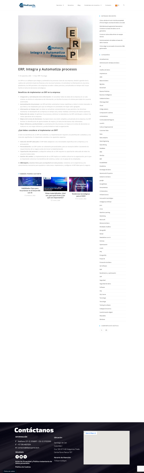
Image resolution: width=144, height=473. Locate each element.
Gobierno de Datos (105, 177)
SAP (101, 276)
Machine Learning (105, 212)
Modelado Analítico (105, 227)
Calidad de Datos (104, 98)
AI (100, 66)
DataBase (102, 148)
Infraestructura (104, 194)
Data (35, 76)
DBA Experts (24, 163)
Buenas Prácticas (104, 91)
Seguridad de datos (105, 284)
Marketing (103, 216)
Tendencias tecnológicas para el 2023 (81, 195)
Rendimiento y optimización (108, 273)
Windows (102, 319)
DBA (101, 152)
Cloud (101, 105)
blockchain (103, 88)
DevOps (102, 155)
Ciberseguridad (104, 102)
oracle (101, 248)
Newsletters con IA (105, 237)
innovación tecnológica (106, 198)
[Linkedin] (21, 457)
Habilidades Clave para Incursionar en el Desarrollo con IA (30, 190)
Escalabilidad (103, 162)
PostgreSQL (103, 255)
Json (101, 205)
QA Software (103, 266)
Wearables (103, 316)
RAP (101, 269)
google (102, 180)
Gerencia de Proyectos (106, 173)
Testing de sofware (105, 305)
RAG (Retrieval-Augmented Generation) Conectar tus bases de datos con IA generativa (111, 28)
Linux (101, 209)
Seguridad (103, 280)
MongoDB (103, 230)
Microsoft (102, 219)
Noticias (102, 241)
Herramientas (104, 187)
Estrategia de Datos (105, 169)
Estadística (103, 166)
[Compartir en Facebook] (106, 330)
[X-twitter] (25, 457)
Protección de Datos (105, 262)
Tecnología (44, 76)
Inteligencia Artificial (105, 202)
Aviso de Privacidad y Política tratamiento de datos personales (33, 462)
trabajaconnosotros (105, 309)
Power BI (102, 259)
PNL (101, 251)
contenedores (104, 116)
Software (102, 287)
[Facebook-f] (17, 457)
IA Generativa (103, 191)
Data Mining (103, 145)
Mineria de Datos (105, 223)
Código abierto (104, 109)
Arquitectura (103, 73)
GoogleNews (103, 184)
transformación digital (106, 312)
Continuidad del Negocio (107, 120)
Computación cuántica (106, 113)
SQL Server (103, 294)
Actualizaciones (104, 59)
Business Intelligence (106, 95)
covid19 (102, 123)
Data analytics (104, 137)
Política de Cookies (23, 467)
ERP (39, 76)
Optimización (103, 244)
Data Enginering (104, 141)
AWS (101, 77)
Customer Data (104, 130)
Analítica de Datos (105, 70)
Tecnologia (103, 298)
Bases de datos (104, 80)
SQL (101, 291)
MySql (101, 234)
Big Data (102, 84)
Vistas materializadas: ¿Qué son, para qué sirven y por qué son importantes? (55, 195)
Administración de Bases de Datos (109, 63)
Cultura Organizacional (106, 127)
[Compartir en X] (102, 330)
